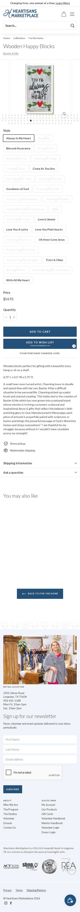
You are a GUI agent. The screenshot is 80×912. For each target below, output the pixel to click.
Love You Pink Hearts (49, 229)
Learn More (63, 3)
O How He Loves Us (18, 239)
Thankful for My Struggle (22, 259)
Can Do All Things (45, 158)
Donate (7, 823)
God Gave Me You (50, 178)
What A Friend (15, 270)
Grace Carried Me (47, 189)
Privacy (7, 890)
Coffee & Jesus (15, 168)
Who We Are (10, 804)
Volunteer (8, 818)
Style (6, 130)
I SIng (55, 209)
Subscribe (12, 789)
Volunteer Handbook (53, 818)
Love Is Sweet (46, 219)
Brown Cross (46, 148)
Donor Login (49, 832)
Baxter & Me (10, 53)
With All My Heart (18, 280)
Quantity (9, 309)
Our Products (49, 809)
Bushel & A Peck (16, 158)
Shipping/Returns (36, 890)
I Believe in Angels (57, 199)
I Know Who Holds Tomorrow (25, 209)
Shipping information (17, 463)
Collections (19, 38)
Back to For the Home (42, 593)
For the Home (36, 38)
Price (6, 292)
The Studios (10, 813)
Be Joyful (44, 138)
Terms (19, 890)
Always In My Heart (18, 138)
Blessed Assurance (18, 148)
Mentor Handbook (52, 823)
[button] (40, 344)
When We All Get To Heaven (50, 270)
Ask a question (13, 472)
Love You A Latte (17, 229)
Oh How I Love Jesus (52, 239)
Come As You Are (44, 168)
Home (6, 38)
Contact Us (9, 827)
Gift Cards (47, 813)
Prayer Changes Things (21, 249)
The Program (10, 809)
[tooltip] (74, 346)
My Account (48, 804)
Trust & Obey (54, 259)
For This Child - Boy (18, 178)
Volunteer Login (50, 827)
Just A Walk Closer (18, 219)
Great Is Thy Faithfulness (22, 199)
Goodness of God (17, 189)
